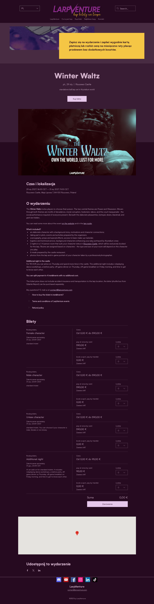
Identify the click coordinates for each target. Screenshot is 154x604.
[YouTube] (66, 579)
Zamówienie (107, 504)
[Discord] (58, 579)
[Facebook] (73, 579)
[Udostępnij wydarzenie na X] (33, 570)
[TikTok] (95, 579)
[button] (77, 295)
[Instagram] (80, 579)
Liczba (118, 342)
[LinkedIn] (87, 579)
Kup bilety (77, 99)
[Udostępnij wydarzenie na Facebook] (27, 570)
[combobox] (122, 346)
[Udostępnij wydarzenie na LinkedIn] (39, 570)
